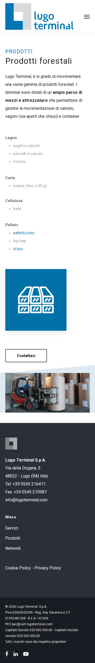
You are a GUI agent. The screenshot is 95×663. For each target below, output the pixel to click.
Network (13, 548)
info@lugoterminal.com (26, 499)
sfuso (18, 249)
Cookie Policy (18, 567)
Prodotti (12, 538)
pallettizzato (24, 233)
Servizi (11, 528)
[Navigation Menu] (87, 16)
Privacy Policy (48, 567)
